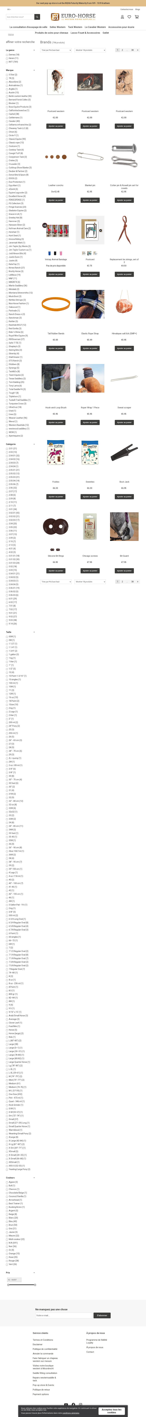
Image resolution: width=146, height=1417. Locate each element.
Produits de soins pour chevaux (51, 32)
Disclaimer (37, 1344)
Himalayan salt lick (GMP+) (124, 333)
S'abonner (102, 1315)
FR (8, 10)
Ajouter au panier (56, 126)
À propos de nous (94, 1347)
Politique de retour (41, 1389)
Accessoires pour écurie (121, 27)
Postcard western (56, 111)
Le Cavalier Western (95, 27)
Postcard (90, 259)
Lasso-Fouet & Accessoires (85, 32)
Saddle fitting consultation (45, 1373)
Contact (90, 1352)
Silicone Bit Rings (56, 556)
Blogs (137, 9)
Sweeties (90, 482)
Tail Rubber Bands (56, 333)
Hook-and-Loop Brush (55, 407)
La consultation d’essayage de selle (28, 27)
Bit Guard (124, 556)
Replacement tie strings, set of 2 (124, 261)
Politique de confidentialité (45, 1349)
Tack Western (75, 27)
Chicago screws (90, 556)
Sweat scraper (124, 407)
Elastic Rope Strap (90, 333)
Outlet (106, 32)
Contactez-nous (126, 9)
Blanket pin (90, 185)
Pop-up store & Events (43, 1385)
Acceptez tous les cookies (111, 1411)
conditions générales (70, 1413)
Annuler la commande (43, 1353)
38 (132, 50)
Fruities (55, 482)
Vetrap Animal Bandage (56, 259)
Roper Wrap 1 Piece (90, 407)
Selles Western (57, 27)
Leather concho (55, 185)
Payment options (41, 1394)
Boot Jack (124, 482)
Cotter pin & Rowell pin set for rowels (124, 186)
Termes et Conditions (43, 1340)
